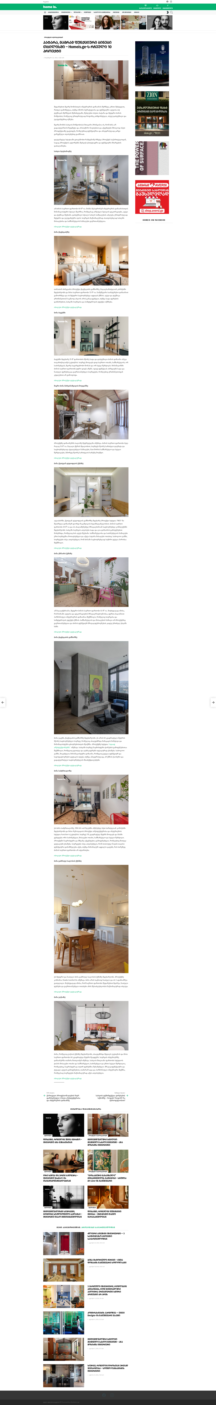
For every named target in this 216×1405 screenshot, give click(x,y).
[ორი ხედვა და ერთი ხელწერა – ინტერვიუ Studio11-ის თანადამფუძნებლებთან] (63, 1161)
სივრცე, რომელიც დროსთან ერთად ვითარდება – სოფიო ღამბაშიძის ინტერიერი (108, 1368)
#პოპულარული (145, 8)
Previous (44, 22)
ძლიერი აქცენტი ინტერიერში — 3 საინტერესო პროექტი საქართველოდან (106, 1236)
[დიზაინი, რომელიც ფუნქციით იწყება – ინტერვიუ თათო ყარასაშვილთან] (108, 1197)
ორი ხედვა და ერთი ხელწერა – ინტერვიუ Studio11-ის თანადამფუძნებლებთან (60, 1178)
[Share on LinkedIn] (45, 68)
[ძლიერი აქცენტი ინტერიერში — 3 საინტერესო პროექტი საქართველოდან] (63, 1243)
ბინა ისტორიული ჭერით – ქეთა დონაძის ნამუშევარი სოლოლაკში (107, 1261)
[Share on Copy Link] (45, 72)
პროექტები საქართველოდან (97, 1135)
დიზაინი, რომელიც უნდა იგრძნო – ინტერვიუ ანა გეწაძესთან (54, 26)
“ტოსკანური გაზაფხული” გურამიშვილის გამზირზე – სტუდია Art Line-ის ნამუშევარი (107, 1178)
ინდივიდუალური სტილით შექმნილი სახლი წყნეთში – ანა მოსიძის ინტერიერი (105, 1142)
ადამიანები (126, 12)
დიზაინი (77, 12)
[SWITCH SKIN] (167, 12)
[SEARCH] (171, 12)
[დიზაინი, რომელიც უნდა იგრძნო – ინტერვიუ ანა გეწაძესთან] (55, 22)
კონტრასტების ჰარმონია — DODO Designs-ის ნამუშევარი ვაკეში (106, 1314)
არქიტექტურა (53, 12)
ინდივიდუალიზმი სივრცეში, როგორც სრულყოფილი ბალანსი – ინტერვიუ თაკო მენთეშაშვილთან (62, 1214)
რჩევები (116, 12)
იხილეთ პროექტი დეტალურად (68, 227)
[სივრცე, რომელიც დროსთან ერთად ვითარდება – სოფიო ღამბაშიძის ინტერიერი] (63, 1375)
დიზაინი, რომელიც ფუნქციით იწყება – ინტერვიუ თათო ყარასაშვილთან (104, 1214)
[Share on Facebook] (45, 64)
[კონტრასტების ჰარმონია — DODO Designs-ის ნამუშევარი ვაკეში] (63, 1322)
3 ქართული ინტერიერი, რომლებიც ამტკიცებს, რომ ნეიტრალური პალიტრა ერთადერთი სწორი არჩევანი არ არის (107, 1290)
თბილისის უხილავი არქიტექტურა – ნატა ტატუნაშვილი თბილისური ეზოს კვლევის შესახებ (107, 25)
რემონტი (87, 12)
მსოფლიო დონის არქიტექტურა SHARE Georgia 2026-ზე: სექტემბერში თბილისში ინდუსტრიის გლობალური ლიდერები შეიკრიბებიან (81, 24)
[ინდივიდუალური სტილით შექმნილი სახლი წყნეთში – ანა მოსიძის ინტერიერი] (108, 1125)
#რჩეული (157, 8)
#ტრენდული (168, 8)
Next (172, 22)
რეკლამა (46, 2)
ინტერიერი (65, 12)
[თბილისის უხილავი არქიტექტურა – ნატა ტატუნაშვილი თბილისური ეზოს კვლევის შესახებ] (107, 22)
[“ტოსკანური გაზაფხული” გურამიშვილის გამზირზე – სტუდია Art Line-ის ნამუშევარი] (108, 1161)
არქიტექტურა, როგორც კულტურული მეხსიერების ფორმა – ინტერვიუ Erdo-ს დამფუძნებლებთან (159, 25)
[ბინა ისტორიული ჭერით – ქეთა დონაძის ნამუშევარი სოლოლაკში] (63, 1270)
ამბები (136, 12)
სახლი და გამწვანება (102, 12)
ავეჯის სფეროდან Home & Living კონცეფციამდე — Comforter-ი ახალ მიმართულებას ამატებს (133, 25)
